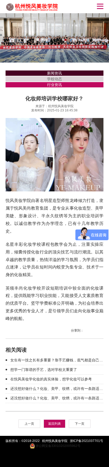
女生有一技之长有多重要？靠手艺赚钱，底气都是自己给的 (56, 361)
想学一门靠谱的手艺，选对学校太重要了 (43, 369)
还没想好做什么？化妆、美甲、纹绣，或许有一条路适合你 (56, 389)
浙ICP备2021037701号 (86, 441)
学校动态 (54, 79)
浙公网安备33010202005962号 (57, 446)
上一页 (29, 424)
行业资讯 (54, 85)
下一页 (79, 424)
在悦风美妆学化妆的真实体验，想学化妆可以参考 (51, 379)
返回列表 (54, 424)
